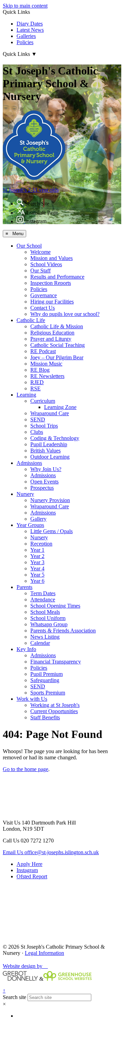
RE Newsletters (47, 376)
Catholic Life (31, 320)
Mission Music (46, 364)
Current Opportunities (54, 711)
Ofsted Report (32, 876)
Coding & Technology (54, 438)
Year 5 (37, 575)
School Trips (44, 426)
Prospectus (42, 488)
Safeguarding (44, 680)
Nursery (25, 494)
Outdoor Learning (50, 457)
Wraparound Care (49, 413)
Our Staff (40, 270)
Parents (24, 587)
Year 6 (37, 581)
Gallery (38, 519)
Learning (26, 395)
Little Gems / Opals (51, 531)
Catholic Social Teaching (57, 345)
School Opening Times (55, 606)
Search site (14, 997)
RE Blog (40, 370)
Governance (43, 295)
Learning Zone (60, 407)
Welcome (40, 252)
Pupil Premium (46, 674)
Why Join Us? (45, 469)
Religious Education (52, 333)
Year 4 (37, 568)
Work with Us (32, 699)
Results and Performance (57, 277)
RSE (35, 388)
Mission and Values (51, 258)
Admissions (29, 463)
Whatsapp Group (49, 624)
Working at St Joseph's (55, 705)
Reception (41, 544)
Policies (25, 42)
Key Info (26, 649)
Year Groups (30, 525)
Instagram (27, 870)
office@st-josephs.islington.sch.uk (51, 852)
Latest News (30, 30)
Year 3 (37, 562)
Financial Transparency (55, 662)
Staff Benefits (45, 717)
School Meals (45, 612)
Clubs (36, 432)
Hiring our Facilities (52, 301)
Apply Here (29, 864)
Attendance (42, 599)
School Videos (46, 264)
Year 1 (37, 550)
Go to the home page (25, 769)
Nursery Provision (50, 500)
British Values (45, 450)
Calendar (40, 643)
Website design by (25, 966)
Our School (29, 246)
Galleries (26, 36)
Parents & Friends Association (63, 630)
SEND (37, 419)
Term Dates (42, 593)
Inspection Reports (50, 283)
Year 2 (37, 556)
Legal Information (44, 953)
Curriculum (42, 401)
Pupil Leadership (48, 444)
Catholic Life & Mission (56, 326)
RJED (37, 382)
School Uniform (47, 618)
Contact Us (42, 308)
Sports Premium (47, 693)
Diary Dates (30, 24)
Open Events (44, 481)
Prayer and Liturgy (50, 339)
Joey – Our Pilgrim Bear (56, 357)
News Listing (45, 637)
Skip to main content (25, 6)
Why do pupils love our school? (65, 314)
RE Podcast (43, 351)
